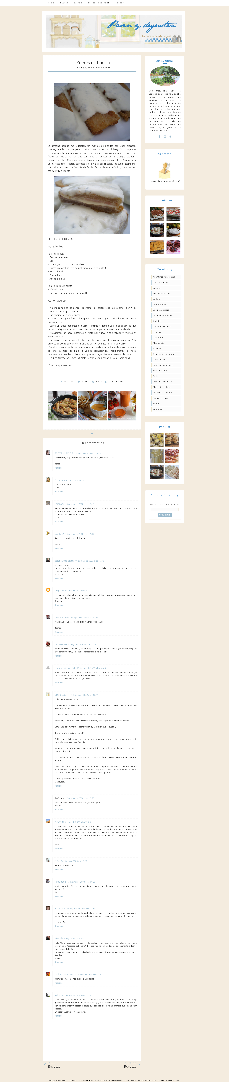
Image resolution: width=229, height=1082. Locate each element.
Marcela (59, 938)
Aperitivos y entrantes (164, 277)
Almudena (60, 882)
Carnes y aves (159, 304)
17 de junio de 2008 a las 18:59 (79, 798)
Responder (59, 468)
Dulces (64, 3)
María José (60, 695)
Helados (157, 332)
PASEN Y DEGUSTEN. (70, 1080)
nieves (58, 822)
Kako (57, 995)
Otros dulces (159, 359)
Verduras (157, 409)
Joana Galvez (62, 617)
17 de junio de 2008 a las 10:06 (91, 668)
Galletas (157, 321)
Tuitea (85, 382)
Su (56, 480)
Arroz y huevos (160, 282)
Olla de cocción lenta (163, 354)
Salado (78, 3)
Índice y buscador (99, 3)
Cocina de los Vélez (162, 315)
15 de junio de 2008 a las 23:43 (88, 453)
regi (57, 861)
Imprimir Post (116, 382)
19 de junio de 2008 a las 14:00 (81, 882)
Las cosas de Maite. (101, 1080)
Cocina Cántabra (161, 310)
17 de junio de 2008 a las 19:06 (76, 822)
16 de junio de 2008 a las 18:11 (76, 591)
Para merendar (160, 370)
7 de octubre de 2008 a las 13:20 (76, 995)
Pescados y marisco (162, 382)
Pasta (155, 376)
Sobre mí (121, 3)
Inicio (51, 3)
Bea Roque (60, 908)
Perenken (60, 504)
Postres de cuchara (162, 393)
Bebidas (157, 288)
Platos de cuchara (162, 387)
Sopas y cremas (160, 398)
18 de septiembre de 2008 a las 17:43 (85, 975)
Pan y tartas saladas (163, 365)
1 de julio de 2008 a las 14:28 (77, 939)
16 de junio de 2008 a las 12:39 (79, 534)
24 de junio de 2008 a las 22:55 (81, 909)
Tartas (156, 404)
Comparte (69, 382)
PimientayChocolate (65, 668)
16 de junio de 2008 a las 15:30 (89, 561)
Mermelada (158, 343)
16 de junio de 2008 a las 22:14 (84, 618)
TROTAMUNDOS (64, 453)
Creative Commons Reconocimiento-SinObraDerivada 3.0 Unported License (151, 1080)
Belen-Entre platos (64, 561)
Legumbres (158, 337)
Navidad (157, 348)
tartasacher (61, 644)
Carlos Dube (61, 974)
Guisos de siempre (162, 326)
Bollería (157, 299)
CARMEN (60, 534)
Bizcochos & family (162, 293)
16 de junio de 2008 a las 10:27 (72, 480)
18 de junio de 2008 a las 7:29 (73, 861)
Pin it (98, 382)
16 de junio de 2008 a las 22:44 (82, 644)
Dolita (58, 590)
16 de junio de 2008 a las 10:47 (79, 504)
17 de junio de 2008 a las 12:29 (84, 695)
